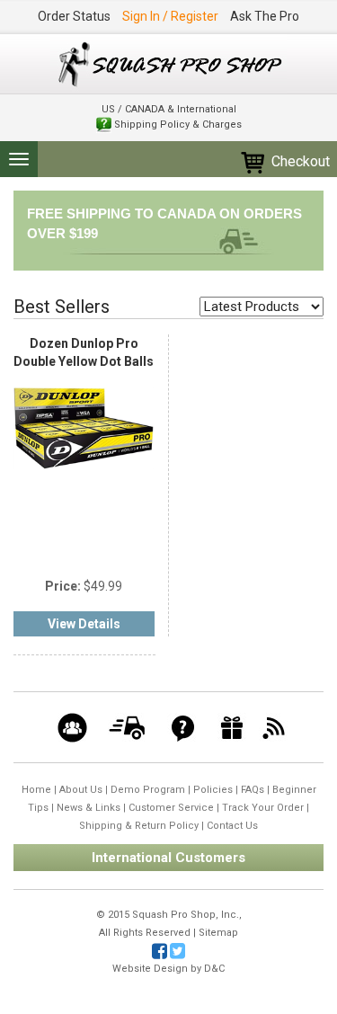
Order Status (74, 16)
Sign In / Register (170, 16)
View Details (84, 624)
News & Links (88, 808)
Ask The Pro (264, 16)
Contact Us (232, 826)
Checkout (299, 161)
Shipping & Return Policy (139, 826)
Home (36, 790)
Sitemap (218, 932)
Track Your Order (263, 808)
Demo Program (148, 790)
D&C (214, 968)
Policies (213, 790)
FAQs (252, 790)
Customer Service (171, 808)
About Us (80, 790)
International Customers (168, 857)
